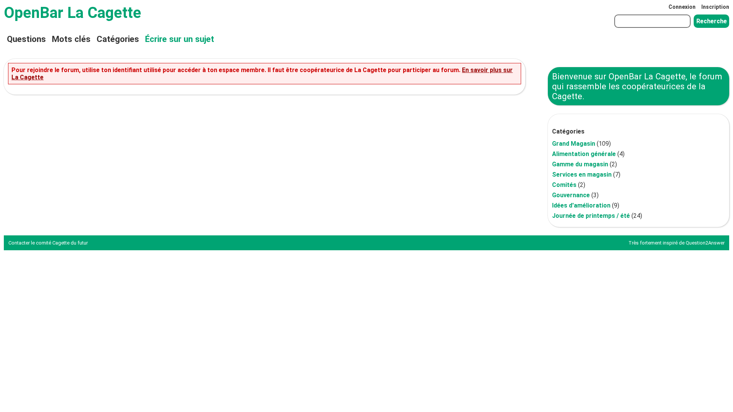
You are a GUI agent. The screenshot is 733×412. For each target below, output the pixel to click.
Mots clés (71, 39)
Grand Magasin (573, 143)
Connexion (682, 7)
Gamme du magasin (580, 164)
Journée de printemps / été (591, 215)
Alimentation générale (584, 154)
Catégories (118, 39)
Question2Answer (705, 243)
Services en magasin (582, 174)
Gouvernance (571, 195)
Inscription (715, 7)
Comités (564, 184)
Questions (26, 39)
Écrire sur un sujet (179, 39)
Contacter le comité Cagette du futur (48, 243)
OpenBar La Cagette (72, 13)
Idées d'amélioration (581, 205)
